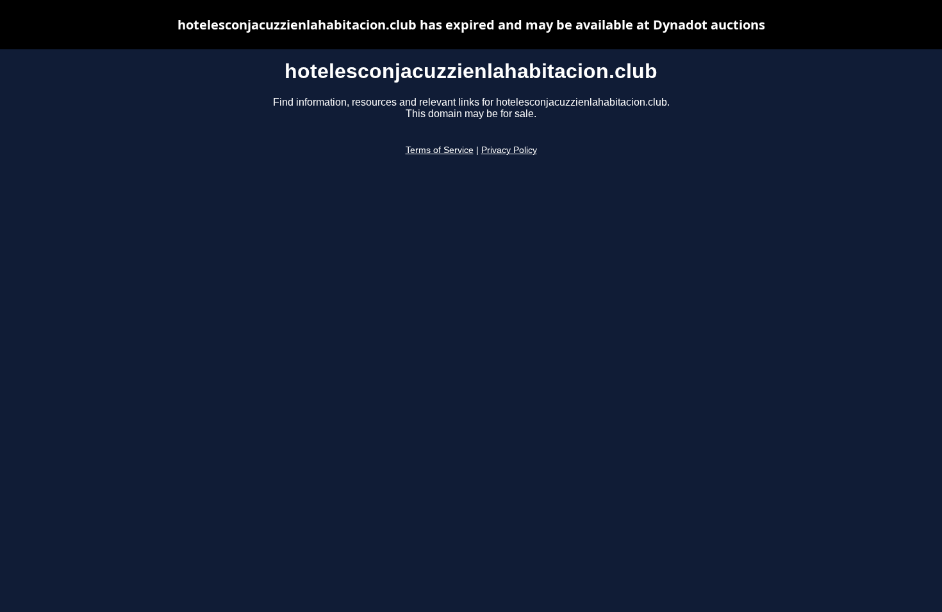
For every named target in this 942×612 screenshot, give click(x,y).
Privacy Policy (509, 150)
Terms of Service (440, 150)
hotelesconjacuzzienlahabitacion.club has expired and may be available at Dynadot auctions (471, 24)
